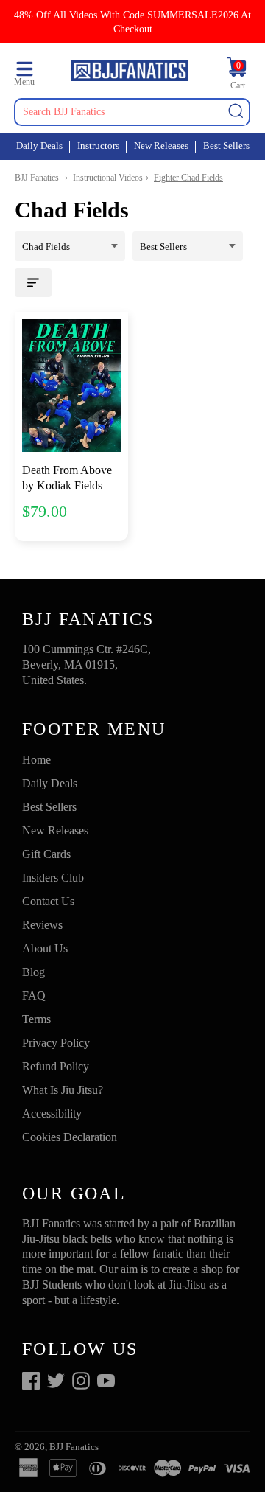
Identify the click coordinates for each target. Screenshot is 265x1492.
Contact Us (48, 901)
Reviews (42, 924)
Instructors (98, 145)
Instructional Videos (108, 177)
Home (36, 759)
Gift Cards (46, 854)
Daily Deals (39, 145)
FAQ (34, 995)
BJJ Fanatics (37, 177)
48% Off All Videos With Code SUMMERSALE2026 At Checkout (132, 22)
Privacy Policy (56, 1042)
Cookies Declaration (69, 1137)
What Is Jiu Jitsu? (62, 1090)
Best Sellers (226, 145)
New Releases (161, 145)
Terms (36, 1019)
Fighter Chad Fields (188, 177)
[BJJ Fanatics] (130, 73)
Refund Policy (55, 1066)
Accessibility (52, 1113)
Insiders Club (53, 877)
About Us (45, 948)
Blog (33, 972)
